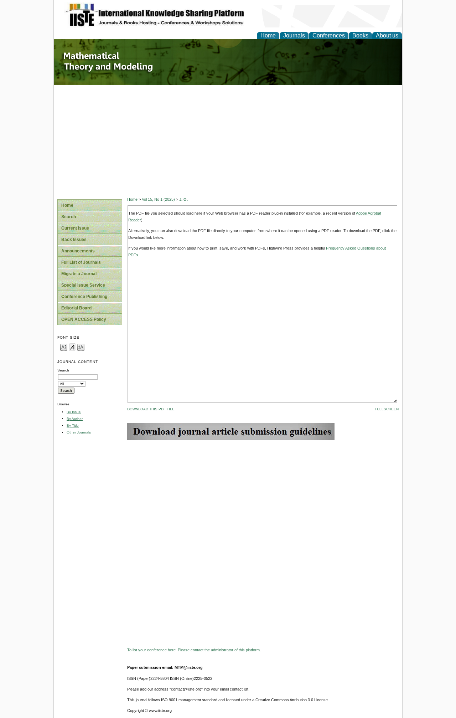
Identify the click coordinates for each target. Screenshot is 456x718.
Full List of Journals (81, 262)
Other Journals (79, 432)
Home (268, 35)
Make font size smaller (63, 347)
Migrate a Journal (79, 273)
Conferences (328, 35)
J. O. (183, 199)
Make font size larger (80, 347)
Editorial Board (76, 308)
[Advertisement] (228, 139)
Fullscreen (387, 409)
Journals (294, 35)
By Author (75, 419)
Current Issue (75, 228)
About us (387, 35)
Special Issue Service (83, 285)
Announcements (78, 250)
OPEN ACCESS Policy (83, 319)
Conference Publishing (84, 296)
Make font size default (72, 347)
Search (68, 216)
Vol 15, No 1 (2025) (158, 199)
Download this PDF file (151, 409)
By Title (73, 425)
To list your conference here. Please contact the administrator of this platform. (194, 650)
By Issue (74, 412)
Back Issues (74, 239)
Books (360, 35)
